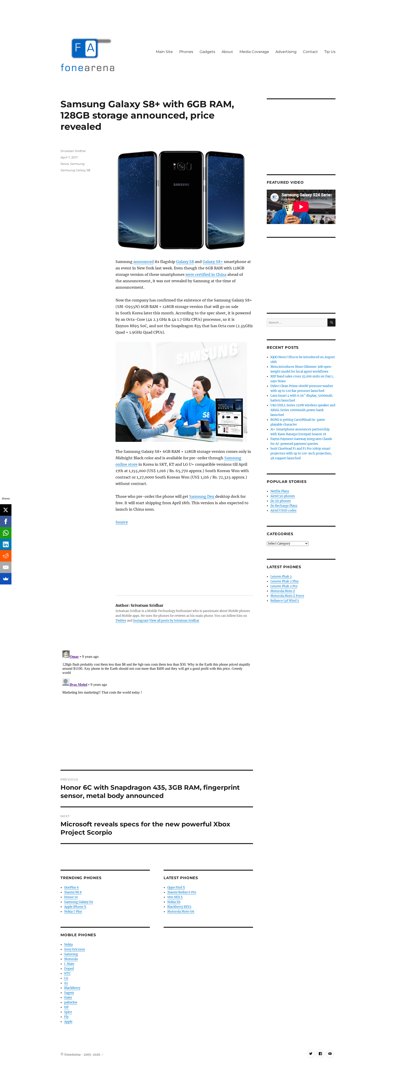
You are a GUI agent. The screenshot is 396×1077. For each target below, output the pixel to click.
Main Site (164, 52)
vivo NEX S (175, 897)
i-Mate (69, 964)
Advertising (286, 52)
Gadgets (207, 52)
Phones (186, 52)
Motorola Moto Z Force (287, 596)
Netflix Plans (279, 491)
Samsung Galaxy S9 (78, 902)
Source (122, 522)
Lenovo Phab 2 (281, 577)
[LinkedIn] (5, 544)
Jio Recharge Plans (283, 506)
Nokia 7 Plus (73, 912)
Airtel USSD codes (283, 510)
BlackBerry (72, 988)
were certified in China (205, 274)
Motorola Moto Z (282, 591)
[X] (5, 510)
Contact (310, 52)
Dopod (69, 969)
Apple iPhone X (75, 907)
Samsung (77, 164)
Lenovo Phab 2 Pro (283, 586)
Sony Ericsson (74, 949)
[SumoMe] (5, 578)
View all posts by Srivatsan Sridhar (174, 621)
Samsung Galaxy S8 (75, 170)
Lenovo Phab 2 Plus (284, 581)
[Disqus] (156, 706)
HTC (67, 973)
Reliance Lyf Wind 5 (284, 601)
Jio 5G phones (280, 501)
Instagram (140, 621)
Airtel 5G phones (282, 496)
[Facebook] (5, 521)
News (64, 164)
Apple (68, 1022)
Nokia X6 (174, 902)
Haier (68, 997)
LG (66, 978)
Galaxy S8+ (213, 261)
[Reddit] (5, 556)
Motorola (71, 959)
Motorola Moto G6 (180, 912)
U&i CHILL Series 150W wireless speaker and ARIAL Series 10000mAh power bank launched (302, 410)
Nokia (68, 945)
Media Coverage (254, 52)
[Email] (5, 567)
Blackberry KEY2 (179, 907)
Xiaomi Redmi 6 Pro (181, 892)
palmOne (70, 1002)
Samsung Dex (202, 496)
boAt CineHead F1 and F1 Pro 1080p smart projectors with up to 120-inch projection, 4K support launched (301, 453)
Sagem (69, 993)
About (227, 52)
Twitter (121, 621)
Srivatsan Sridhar (73, 151)
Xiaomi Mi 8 (73, 892)
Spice (68, 1012)
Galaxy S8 (185, 261)
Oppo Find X (176, 887)
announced (143, 261)
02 (66, 983)
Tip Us (330, 52)
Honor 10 (71, 897)
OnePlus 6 (71, 887)
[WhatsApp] (5, 533)
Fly (66, 1017)
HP (66, 1007)
